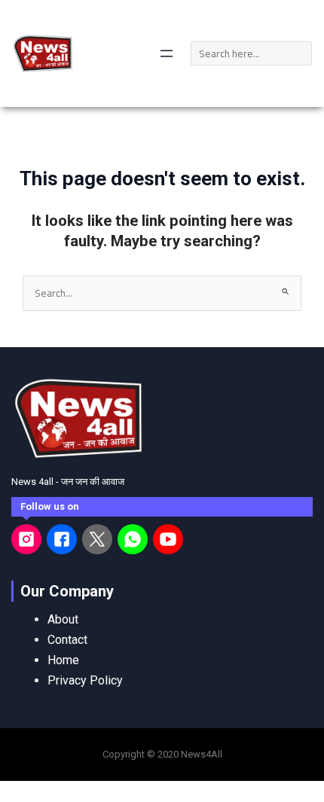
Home (63, 660)
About (62, 619)
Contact (67, 640)
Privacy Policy (85, 680)
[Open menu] (166, 53)
